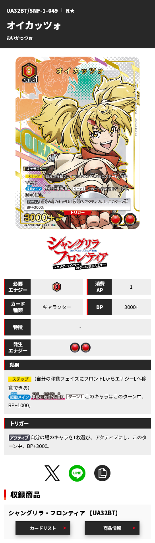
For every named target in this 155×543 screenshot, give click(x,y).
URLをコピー (102, 473)
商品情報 (112, 528)
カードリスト (43, 528)
